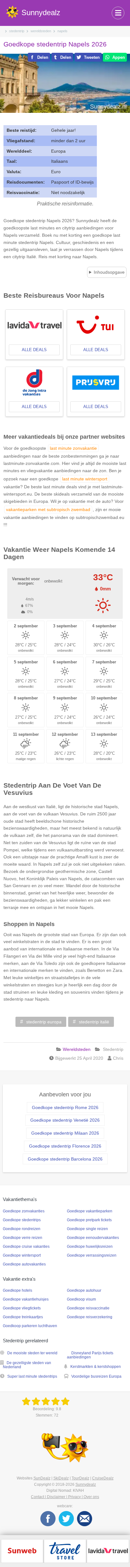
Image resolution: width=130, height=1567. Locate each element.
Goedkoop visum (81, 1299)
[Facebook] (48, 1518)
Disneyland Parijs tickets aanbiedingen (90, 1355)
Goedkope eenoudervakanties (93, 1237)
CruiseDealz (103, 1478)
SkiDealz (61, 1478)
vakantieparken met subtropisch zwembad (48, 509)
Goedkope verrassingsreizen (91, 1255)
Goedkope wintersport (22, 1255)
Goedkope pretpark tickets (89, 1220)
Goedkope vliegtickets (22, 1308)
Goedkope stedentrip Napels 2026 (55, 44)
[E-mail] (84, 1518)
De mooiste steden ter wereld (32, 1353)
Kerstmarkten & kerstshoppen (95, 1366)
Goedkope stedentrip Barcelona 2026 (65, 1159)
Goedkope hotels (17, 1290)
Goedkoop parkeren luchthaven (30, 1326)
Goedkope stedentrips (22, 1220)
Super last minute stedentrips (32, 1376)
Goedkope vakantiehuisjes (26, 1299)
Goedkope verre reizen (22, 1237)
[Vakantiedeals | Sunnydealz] (46, 1401)
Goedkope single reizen (87, 1229)
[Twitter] (66, 1518)
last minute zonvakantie (73, 448)
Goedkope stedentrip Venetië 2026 (65, 1120)
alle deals (34, 349)
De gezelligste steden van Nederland (27, 1365)
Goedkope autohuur (84, 1290)
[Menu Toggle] (118, 13)
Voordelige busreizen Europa (96, 1376)
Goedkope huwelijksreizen (90, 1246)
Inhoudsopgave (109, 272)
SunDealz (41, 1478)
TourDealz (80, 1478)
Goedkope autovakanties (24, 1264)
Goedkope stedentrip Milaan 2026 (65, 1133)
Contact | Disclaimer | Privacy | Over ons (65, 1497)
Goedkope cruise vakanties (26, 1246)
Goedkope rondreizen (21, 1229)
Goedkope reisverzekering (89, 1317)
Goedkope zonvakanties (23, 1211)
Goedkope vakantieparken (89, 1211)
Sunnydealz (85, 1484)
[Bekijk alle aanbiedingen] (22, 1550)
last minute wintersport (84, 478)
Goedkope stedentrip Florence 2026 (65, 1146)
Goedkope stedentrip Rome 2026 (65, 1107)
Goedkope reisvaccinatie (88, 1308)
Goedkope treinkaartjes (23, 1317)
